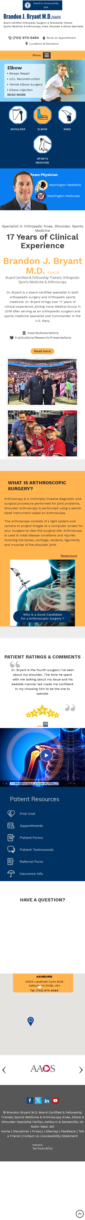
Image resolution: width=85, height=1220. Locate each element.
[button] (30, 1021)
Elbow (42, 129)
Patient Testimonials (37, 849)
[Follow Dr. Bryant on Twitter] (38, 1100)
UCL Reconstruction (24, 79)
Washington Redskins (65, 185)
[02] (45, 726)
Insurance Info (31, 873)
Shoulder (17, 129)
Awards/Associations (43, 333)
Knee (67, 129)
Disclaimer (21, 1131)
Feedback (68, 1131)
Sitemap (52, 1131)
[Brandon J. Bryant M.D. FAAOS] (43, 20)
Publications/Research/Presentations (43, 337)
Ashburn (44, 976)
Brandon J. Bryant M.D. (42, 266)
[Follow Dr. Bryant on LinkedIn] (46, 1100)
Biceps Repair (19, 73)
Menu (36, 55)
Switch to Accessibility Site (46, 5)
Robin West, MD (42, 1126)
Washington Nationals (63, 196)
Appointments (31, 825)
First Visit (27, 813)
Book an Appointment (61, 38)
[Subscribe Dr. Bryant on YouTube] (55, 1100)
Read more (16, 95)
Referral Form (31, 861)
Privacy (37, 1131)
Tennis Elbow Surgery (25, 84)
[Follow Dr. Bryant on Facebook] (29, 1100)
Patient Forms (31, 837)
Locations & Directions (44, 43)
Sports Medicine (42, 160)
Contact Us (31, 1136)
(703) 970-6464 (25, 37)
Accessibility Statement (60, 1136)
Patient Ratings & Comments (42, 657)
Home (5, 1131)
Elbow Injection (21, 90)
